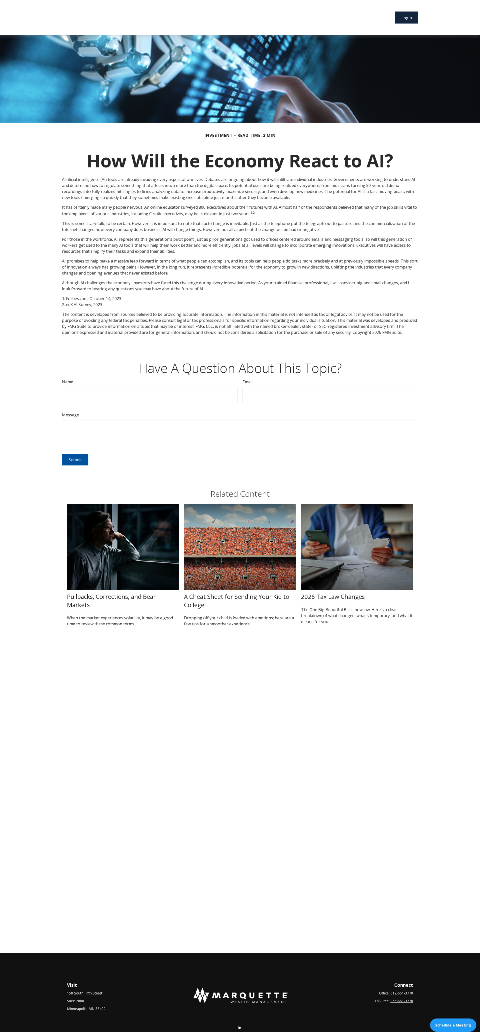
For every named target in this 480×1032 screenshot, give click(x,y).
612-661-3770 (401, 993)
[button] (180, 18)
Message (70, 415)
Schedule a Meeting (453, 1025)
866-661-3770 (401, 1000)
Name (67, 382)
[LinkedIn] (239, 1027)
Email (247, 382)
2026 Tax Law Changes (333, 596)
